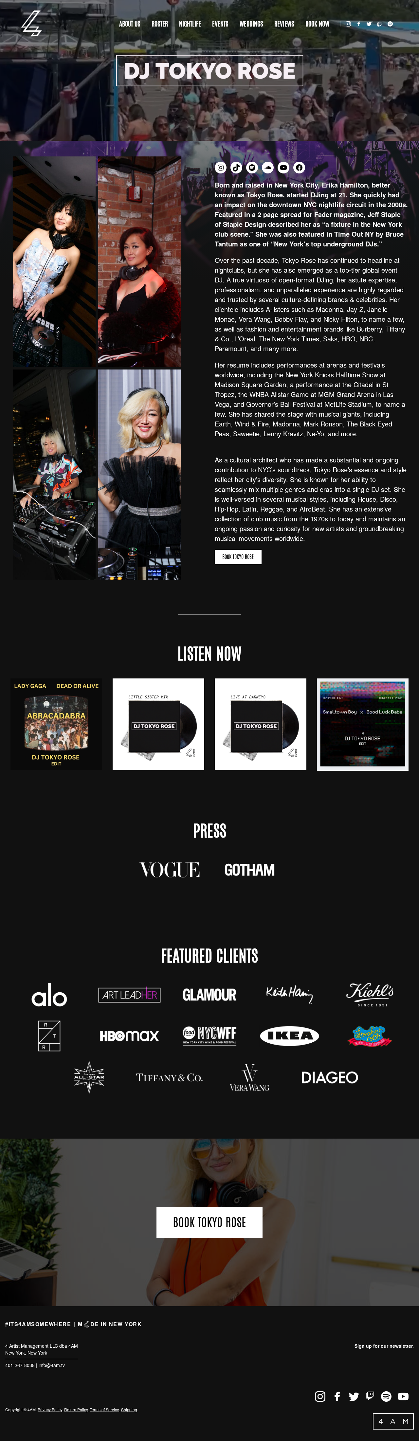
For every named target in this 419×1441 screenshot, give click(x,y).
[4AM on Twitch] (379, 23)
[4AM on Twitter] (369, 24)
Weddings (251, 23)
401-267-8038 (20, 1365)
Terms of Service (104, 1409)
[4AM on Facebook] (358, 24)
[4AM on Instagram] (348, 24)
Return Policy (76, 1409)
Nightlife (190, 23)
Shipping (129, 1409)
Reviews (284, 23)
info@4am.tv (52, 1365)
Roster (160, 23)
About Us (129, 23)
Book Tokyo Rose (238, 557)
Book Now (317, 23)
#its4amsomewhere (38, 1324)
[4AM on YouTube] (403, 1396)
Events (220, 23)
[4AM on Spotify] (390, 24)
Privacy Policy (50, 1409)
